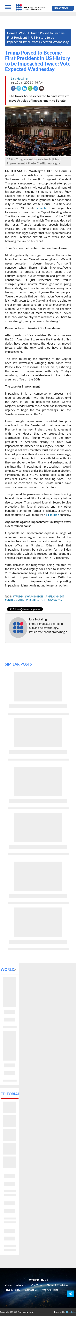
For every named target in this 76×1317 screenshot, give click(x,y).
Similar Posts (18, 664)
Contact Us (31, 1290)
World (7, 970)
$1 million (53, 514)
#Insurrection (35, 600)
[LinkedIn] (24, 88)
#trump (18, 597)
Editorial (10, 1094)
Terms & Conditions (58, 1285)
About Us (21, 1285)
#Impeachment (54, 597)
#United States (14, 600)
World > (25, 33)
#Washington (34, 597)
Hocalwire (71, 1312)
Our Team (36, 1285)
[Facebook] (13, 88)
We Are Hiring (50, 1290)
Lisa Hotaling (38, 619)
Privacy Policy (12, 1290)
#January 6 (55, 600)
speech (41, 208)
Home (8, 1285)
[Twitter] (19, 88)
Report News (61, 8)
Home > (13, 33)
